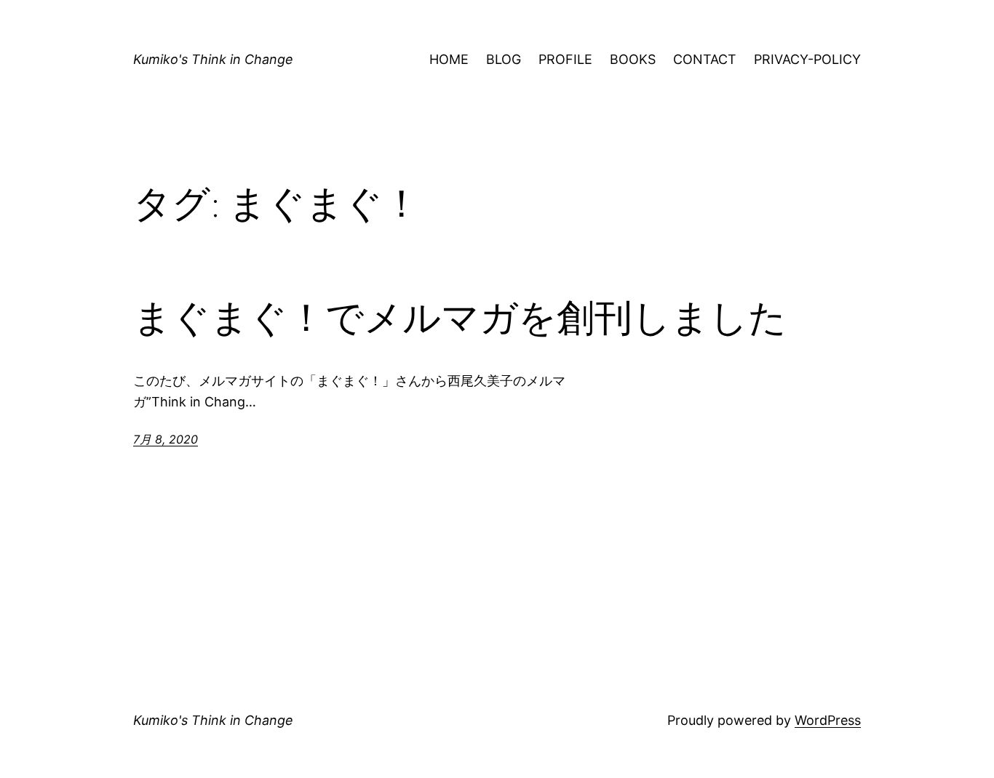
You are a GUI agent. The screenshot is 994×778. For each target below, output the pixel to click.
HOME (449, 59)
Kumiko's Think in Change (213, 59)
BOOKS (633, 59)
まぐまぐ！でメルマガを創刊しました (460, 318)
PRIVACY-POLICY (807, 59)
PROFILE (565, 59)
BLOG (503, 59)
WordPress (828, 720)
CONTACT (704, 59)
